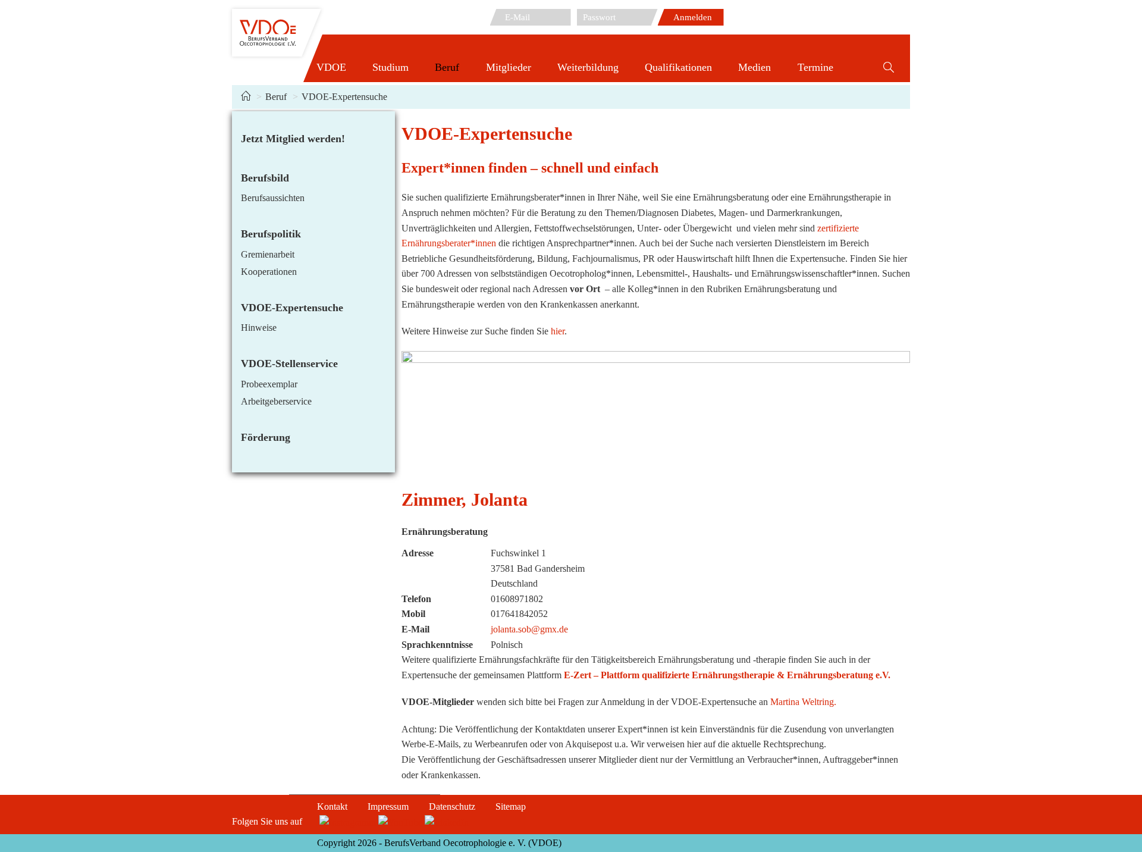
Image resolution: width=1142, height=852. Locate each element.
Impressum (388, 806)
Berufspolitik (271, 234)
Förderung (265, 437)
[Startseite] (245, 97)
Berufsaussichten (273, 198)
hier (557, 331)
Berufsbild (265, 178)
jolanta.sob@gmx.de (529, 629)
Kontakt (332, 806)
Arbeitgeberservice (276, 401)
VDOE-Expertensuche (344, 97)
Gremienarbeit (267, 254)
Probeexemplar (269, 384)
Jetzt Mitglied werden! (293, 139)
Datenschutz (452, 806)
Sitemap (510, 806)
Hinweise (259, 327)
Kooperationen (269, 272)
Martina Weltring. (803, 702)
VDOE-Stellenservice (289, 363)
